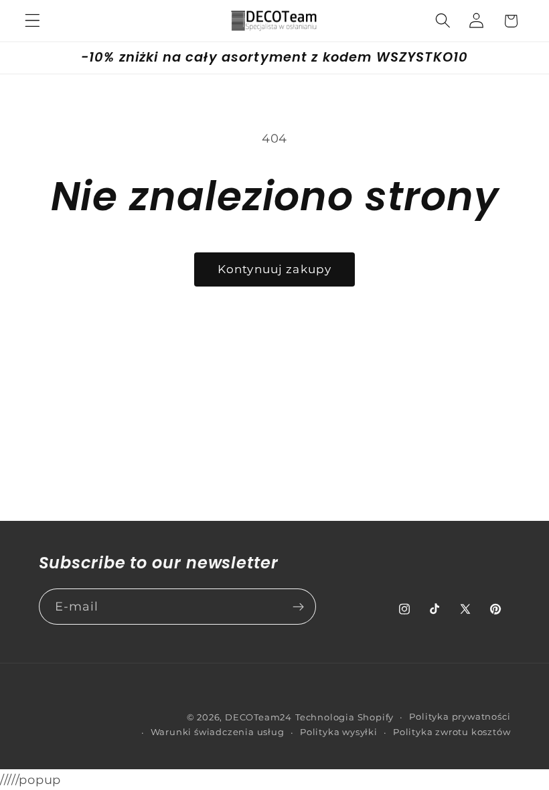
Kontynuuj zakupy (274, 269)
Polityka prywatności (459, 717)
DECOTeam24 (258, 717)
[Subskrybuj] (298, 606)
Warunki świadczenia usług (218, 732)
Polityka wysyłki (339, 732)
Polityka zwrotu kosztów (452, 732)
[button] (32, 21)
